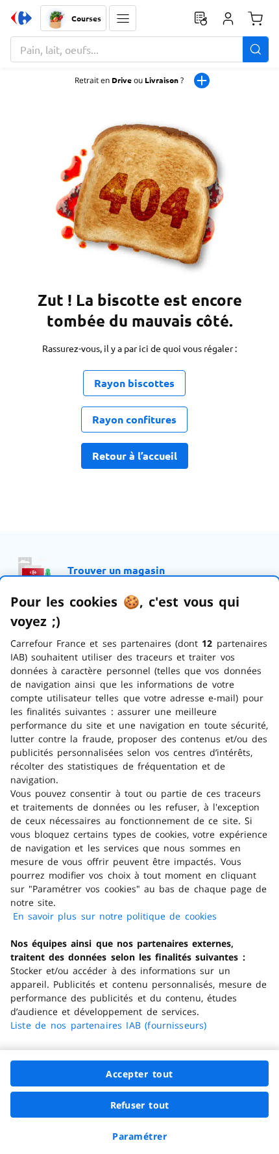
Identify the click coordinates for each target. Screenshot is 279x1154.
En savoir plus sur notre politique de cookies (115, 916)
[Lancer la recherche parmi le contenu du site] (255, 49)
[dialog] (139, 865)
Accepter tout (139, 1074)
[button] (122, 18)
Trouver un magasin (116, 570)
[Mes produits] (200, 18)
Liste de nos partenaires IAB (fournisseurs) (108, 1025)
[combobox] (139, 49)
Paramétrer (139, 1136)
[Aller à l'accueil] (21, 18)
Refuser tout (139, 1105)
